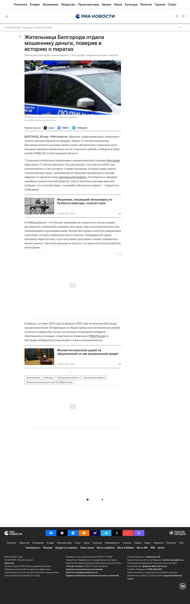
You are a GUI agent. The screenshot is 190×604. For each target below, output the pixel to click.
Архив (161, 547)
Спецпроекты (33, 547)
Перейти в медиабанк (68, 117)
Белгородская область (68, 377)
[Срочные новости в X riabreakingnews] (128, 533)
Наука (87, 542)
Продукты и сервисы (66, 547)
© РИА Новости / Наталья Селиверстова (40, 117)
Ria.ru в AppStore (106, 547)
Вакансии (9, 563)
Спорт (78, 542)
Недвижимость (112, 542)
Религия (127, 542)
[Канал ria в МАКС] (51, 533)
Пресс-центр (87, 547)
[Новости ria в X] (117, 533)
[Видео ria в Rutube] (95, 533)
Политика (11, 542)
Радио (147, 542)
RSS (153, 547)
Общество (24, 542)
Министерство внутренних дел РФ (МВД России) (49, 382)
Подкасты (158, 542)
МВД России (97, 336)
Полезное (171, 542)
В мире (50, 542)
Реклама (47, 547)
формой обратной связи (155, 566)
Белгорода (113, 160)
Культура (97, 542)
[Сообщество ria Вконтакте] (73, 533)
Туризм (137, 542)
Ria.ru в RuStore (126, 547)
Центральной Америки (72, 177)
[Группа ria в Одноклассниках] (84, 533)
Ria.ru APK (142, 547)
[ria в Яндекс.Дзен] (62, 533)
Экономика (38, 542)
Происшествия (33, 377)
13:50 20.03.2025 (12, 27)
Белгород (49, 377)
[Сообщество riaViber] (139, 533)
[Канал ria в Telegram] (106, 533)
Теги (181, 542)
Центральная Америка (94, 377)
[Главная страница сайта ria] (95, 16)
